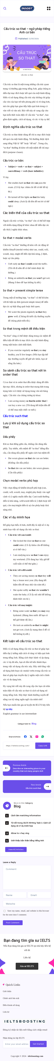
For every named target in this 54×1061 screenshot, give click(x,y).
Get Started (38, 1044)
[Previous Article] (27, 768)
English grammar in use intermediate (20, 713)
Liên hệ (6, 1012)
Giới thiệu (7, 991)
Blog (34, 723)
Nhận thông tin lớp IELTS (13, 1038)
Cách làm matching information (26, 815)
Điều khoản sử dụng (11, 1005)
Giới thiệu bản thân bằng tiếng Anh (27, 840)
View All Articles (15, 849)
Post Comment (12, 922)
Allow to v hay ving (20, 833)
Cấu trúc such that (15, 416)
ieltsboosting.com (35, 1056)
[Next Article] (27, 786)
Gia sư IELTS (27, 966)
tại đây (9, 709)
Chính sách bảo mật (11, 998)
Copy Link (42, 745)
